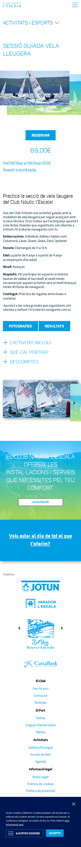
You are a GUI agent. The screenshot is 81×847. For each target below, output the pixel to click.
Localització (40, 502)
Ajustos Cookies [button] (28, 833)
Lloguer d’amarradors (40, 725)
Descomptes (24, 362)
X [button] (74, 804)
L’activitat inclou (30, 342)
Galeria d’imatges (40, 747)
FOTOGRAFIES (20, 326)
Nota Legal (40, 777)
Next (75, 403)
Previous (17, 628)
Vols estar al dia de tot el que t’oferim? (40, 540)
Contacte (40, 695)
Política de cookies (40, 784)
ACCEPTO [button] (55, 833)
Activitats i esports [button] (28, 23)
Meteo (40, 732)
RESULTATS (54, 326)
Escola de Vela (40, 754)
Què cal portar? (29, 352)
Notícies (40, 702)
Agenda (40, 761)
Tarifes (40, 718)
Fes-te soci (40, 688)
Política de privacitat (40, 791)
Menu (75, 5)
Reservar (41, 135)
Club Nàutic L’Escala (12, 4)
